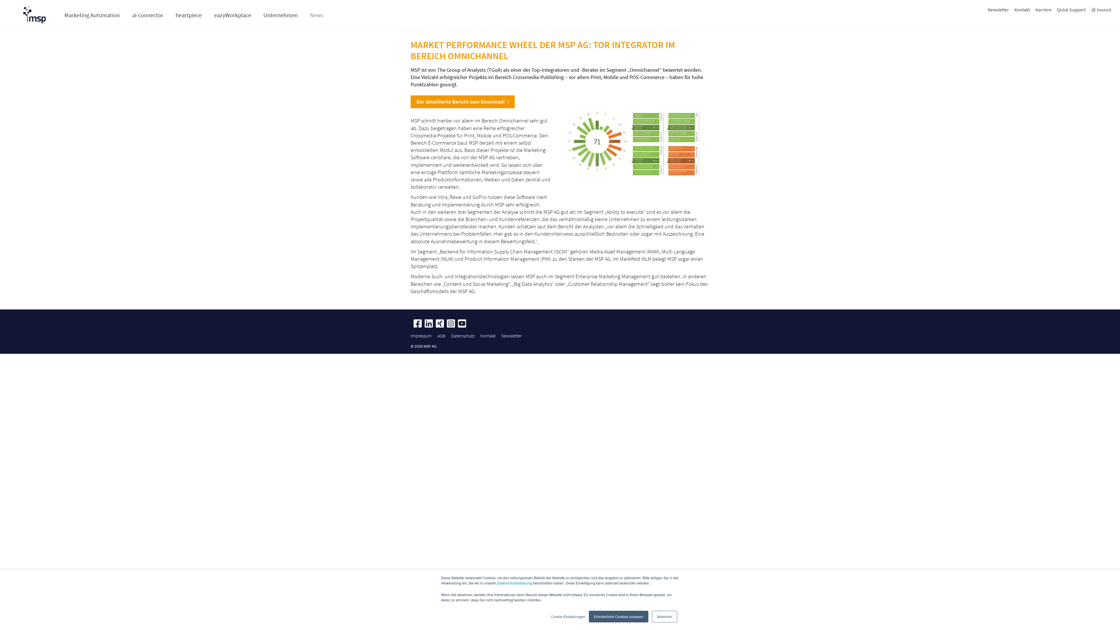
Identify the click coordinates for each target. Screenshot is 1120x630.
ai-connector (147, 15)
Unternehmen (280, 15)
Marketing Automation (92, 15)
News (316, 15)
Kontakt (1022, 10)
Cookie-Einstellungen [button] (568, 616)
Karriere (1043, 10)
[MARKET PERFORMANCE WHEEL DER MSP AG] (634, 141)
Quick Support (1071, 10)
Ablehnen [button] (664, 616)
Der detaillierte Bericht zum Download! (460, 101)
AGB (441, 336)
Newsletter (998, 10)
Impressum (421, 336)
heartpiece (189, 15)
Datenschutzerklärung (514, 582)
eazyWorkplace (232, 15)
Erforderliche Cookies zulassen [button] (618, 616)
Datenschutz (463, 336)
